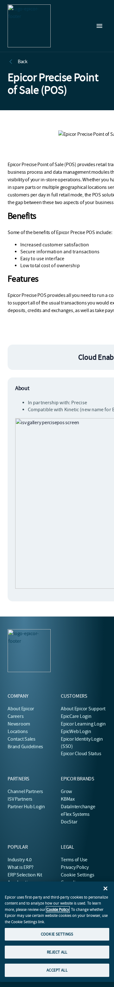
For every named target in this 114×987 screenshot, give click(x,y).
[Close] (105, 888)
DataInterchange (78, 806)
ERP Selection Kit (25, 875)
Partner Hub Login (26, 806)
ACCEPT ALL (57, 970)
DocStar (69, 822)
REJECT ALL (57, 952)
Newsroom (19, 724)
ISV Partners (20, 799)
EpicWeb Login (76, 731)
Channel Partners (25, 791)
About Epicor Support (83, 709)
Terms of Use (74, 860)
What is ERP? (21, 867)
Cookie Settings (78, 875)
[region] (57, 932)
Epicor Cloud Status (81, 753)
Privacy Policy (75, 867)
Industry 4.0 (20, 860)
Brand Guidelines (25, 746)
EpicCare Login (76, 716)
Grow (66, 791)
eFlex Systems (75, 814)
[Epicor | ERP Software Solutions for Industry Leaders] (29, 25)
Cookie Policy (58, 909)
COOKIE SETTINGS (57, 934)
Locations (18, 731)
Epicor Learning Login (83, 724)
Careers (15, 716)
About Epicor (21, 709)
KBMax (68, 799)
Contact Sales (21, 739)
